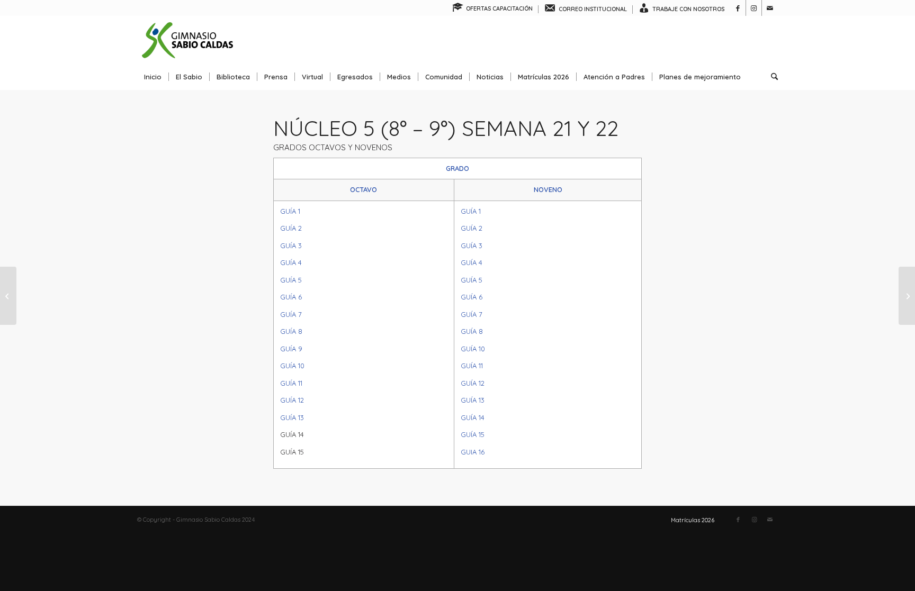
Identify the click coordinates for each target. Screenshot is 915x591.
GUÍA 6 (291, 297)
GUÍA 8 (291, 331)
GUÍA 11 (291, 383)
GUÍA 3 (291, 245)
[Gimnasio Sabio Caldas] (187, 39)
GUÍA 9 (291, 348)
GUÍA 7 (291, 314)
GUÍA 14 (473, 417)
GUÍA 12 (292, 400)
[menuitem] (493, 9)
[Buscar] (771, 76)
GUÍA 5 (291, 280)
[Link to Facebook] (738, 8)
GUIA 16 (473, 452)
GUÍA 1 (290, 211)
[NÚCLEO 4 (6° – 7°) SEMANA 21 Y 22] (8, 296)
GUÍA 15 (473, 434)
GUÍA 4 (291, 262)
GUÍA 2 (291, 228)
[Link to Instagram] (753, 8)
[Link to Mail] (770, 8)
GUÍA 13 (292, 417)
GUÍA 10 (292, 365)
